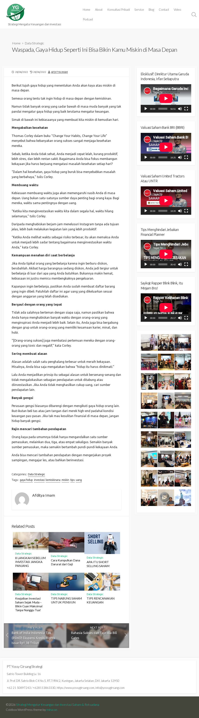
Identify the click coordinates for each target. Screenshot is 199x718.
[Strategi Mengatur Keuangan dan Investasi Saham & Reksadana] (15, 12)
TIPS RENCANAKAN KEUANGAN (100, 600)
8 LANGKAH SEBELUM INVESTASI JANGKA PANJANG (30, 561)
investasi (39, 479)
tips (72, 479)
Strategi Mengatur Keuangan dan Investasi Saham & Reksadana (57, 704)
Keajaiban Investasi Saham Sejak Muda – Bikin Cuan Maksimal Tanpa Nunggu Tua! (28, 604)
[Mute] (180, 109)
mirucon (51, 709)
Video (177, 9)
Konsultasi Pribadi (118, 9)
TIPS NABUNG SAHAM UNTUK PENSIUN (66, 600)
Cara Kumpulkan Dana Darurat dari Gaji (65, 562)
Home (86, 9)
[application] (166, 98)
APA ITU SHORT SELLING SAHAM (98, 564)
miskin (65, 479)
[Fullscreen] (186, 109)
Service (139, 9)
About (99, 9)
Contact (164, 9)
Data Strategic (34, 43)
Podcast (88, 19)
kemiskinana (53, 479)
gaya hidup (26, 479)
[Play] (146, 109)
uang (79, 479)
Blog (151, 9)
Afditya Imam (59, 72)
